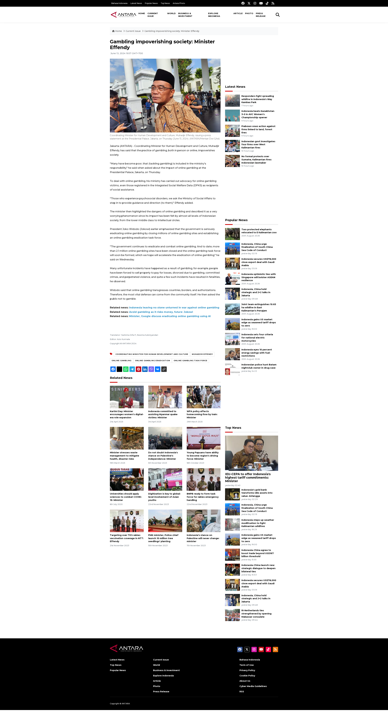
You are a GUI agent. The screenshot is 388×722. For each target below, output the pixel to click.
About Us (244, 681)
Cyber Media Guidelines (253, 686)
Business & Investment (185, 14)
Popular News (151, 3)
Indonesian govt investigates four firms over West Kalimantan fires (258, 144)
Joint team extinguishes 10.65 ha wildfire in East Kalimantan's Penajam (258, 307)
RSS (241, 691)
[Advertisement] (251, 60)
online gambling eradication (152, 360)
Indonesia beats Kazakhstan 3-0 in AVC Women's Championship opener (257, 114)
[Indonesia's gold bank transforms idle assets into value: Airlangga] (232, 494)
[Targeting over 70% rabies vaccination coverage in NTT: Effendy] (127, 520)
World (171, 13)
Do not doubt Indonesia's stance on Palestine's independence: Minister (163, 455)
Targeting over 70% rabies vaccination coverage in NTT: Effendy (127, 538)
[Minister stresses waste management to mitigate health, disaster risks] (127, 438)
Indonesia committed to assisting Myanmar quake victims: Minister (162, 414)
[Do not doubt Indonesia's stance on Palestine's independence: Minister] (165, 438)
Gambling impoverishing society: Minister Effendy (171, 31)
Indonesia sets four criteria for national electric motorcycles (257, 337)
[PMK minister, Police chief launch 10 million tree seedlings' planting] (165, 520)
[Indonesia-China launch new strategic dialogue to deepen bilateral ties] (232, 569)
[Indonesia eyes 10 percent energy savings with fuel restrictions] (232, 354)
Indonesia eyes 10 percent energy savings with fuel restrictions (256, 352)
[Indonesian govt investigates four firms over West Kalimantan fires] (232, 145)
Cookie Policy (247, 675)
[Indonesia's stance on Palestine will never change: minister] (204, 520)
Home (141, 13)
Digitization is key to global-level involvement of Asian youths (164, 496)
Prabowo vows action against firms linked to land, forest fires (258, 129)
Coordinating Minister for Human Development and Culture (151, 354)
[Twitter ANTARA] (249, 3)
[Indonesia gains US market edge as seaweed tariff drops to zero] (232, 323)
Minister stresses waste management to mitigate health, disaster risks (124, 455)
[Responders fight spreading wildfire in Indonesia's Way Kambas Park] (232, 100)
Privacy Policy (247, 670)
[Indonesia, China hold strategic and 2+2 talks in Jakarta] (232, 293)
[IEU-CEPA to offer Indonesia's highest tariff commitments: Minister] (251, 453)
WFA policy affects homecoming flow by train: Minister (202, 414)
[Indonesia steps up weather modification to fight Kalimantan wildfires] (232, 524)
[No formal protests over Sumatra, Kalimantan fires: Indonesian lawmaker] (232, 160)
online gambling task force (190, 360)
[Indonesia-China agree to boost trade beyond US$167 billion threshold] (232, 554)
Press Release (261, 14)
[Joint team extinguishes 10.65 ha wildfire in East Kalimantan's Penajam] (232, 308)
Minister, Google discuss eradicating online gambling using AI (170, 316)
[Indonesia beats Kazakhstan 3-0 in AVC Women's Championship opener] (232, 115)
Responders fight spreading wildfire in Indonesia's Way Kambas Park (257, 99)
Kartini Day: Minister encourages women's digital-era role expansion (127, 414)
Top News (165, 3)
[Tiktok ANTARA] (267, 3)
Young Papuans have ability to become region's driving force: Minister (203, 455)
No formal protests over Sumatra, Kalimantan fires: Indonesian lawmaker (256, 159)
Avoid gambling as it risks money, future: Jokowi (161, 312)
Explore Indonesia (214, 14)
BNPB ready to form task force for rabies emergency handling (203, 496)
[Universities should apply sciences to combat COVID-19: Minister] (127, 479)
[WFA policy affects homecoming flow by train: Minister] (204, 396)
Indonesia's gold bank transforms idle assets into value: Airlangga (257, 493)
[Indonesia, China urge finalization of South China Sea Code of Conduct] (232, 248)
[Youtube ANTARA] (261, 3)
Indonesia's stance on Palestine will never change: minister (203, 538)
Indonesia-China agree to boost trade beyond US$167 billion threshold (257, 553)
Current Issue (152, 14)
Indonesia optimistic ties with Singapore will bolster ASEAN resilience (258, 277)
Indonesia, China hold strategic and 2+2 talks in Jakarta (255, 292)
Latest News (136, 3)
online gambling (121, 360)
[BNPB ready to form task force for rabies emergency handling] (204, 479)
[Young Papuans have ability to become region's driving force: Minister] (204, 438)
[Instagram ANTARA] (255, 3)
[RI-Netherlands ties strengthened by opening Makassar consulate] (232, 614)
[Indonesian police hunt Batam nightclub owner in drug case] (232, 369)
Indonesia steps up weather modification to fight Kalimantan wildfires (257, 523)
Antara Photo (179, 3)
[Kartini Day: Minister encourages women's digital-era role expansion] (127, 396)
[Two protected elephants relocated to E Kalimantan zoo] (232, 233)
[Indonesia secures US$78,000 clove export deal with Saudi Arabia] (232, 263)
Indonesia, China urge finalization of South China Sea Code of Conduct (257, 247)
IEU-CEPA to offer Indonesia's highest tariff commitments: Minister (248, 477)
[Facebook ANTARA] (242, 3)
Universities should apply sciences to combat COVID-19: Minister (126, 496)
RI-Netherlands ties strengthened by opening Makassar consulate (256, 613)
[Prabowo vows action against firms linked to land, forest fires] (232, 130)
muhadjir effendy (202, 354)
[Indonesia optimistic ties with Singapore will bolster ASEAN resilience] (232, 278)
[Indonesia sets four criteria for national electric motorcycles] (232, 338)
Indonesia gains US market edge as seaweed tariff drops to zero (258, 322)
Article (238, 13)
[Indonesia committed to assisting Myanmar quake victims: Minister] (165, 396)
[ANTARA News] (123, 14)
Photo (249, 13)
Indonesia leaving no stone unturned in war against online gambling (174, 307)
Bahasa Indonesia (119, 3)
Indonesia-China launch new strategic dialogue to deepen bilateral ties (258, 568)
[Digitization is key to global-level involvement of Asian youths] (165, 479)
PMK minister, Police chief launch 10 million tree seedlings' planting (163, 538)
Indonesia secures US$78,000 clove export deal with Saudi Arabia (258, 262)
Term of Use (246, 665)
